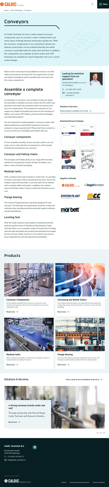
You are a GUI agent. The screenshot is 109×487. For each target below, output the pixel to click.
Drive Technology (16, 10)
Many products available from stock (74, 111)
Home (6, 10)
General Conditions (99, 482)
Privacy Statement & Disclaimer (80, 482)
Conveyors (27, 10)
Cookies (64, 482)
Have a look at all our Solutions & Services (82, 379)
